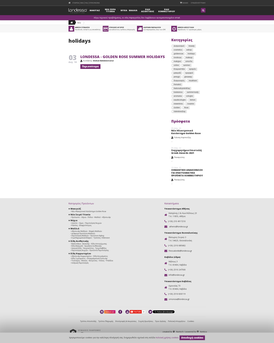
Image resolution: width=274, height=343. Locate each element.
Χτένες (101, 260)
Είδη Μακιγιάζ (77, 246)
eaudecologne (180, 100)
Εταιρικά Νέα (179, 69)
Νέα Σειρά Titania (80, 214)
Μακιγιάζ (75, 208)
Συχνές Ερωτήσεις (145, 321)
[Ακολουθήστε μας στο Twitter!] (150, 312)
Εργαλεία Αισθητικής (93, 246)
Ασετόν (74, 223)
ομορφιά (189, 73)
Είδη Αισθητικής (79, 241)
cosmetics (178, 50)
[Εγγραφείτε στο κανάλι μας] (127, 312)
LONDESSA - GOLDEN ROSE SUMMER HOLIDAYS (122, 56)
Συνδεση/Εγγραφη (198, 3)
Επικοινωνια (94, 3)
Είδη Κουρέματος (100, 256)
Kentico (196, 331)
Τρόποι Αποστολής (88, 321)
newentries (178, 103)
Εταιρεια (75, 3)
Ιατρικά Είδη (76, 248)
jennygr (177, 76)
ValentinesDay (179, 111)
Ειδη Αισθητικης (147, 10)
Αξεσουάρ (106, 217)
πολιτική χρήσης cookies (167, 337)
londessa (177, 57)
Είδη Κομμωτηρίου (80, 253)
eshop (189, 50)
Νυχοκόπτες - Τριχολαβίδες (94, 248)
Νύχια (73, 220)
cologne (189, 96)
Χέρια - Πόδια (87, 217)
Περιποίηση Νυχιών (93, 223)
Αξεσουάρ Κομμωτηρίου (81, 256)
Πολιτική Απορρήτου (176, 321)
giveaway (188, 76)
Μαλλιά (97, 217)
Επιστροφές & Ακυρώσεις (125, 321)
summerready (192, 92)
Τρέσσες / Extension (102, 238)
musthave (193, 80)
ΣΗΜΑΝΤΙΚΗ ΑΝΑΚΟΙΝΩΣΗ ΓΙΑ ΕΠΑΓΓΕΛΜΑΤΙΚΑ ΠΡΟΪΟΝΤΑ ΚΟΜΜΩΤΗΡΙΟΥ (187, 172)
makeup (189, 57)
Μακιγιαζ (95, 10)
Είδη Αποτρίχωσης (99, 244)
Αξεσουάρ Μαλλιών (79, 231)
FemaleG (177, 84)
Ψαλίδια (109, 260)
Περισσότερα (90, 66)
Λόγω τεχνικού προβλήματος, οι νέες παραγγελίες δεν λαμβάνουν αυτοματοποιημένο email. (137, 18)
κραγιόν (192, 69)
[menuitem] (69, 3)
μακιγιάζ (177, 73)
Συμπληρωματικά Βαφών (81, 238)
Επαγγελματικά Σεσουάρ (97, 258)
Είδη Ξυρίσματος (78, 258)
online (176, 65)
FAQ (86, 3)
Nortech (173, 331)
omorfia (189, 61)
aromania (178, 96)
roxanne (190, 103)
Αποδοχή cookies (192, 337)
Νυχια (124, 10)
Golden (177, 107)
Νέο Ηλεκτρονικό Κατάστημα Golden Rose (186, 132)
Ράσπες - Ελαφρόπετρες (81, 225)
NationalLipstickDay (182, 88)
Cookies (190, 321)
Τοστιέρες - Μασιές (79, 260)
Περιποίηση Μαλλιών (80, 235)
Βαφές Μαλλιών (95, 231)
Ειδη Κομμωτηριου (166, 10)
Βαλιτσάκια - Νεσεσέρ (80, 244)
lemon (192, 100)
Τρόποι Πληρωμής (105, 321)
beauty (191, 46)
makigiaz (177, 61)
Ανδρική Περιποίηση (79, 263)
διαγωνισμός (179, 80)
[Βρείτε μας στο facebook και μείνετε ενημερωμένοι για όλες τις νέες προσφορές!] (120, 312)
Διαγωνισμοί (179, 46)
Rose (186, 107)
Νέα (79, 22)
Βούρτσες (93, 260)
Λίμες (81, 223)
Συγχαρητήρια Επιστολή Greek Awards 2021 (186, 152)
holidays (191, 53)
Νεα (81, 3)
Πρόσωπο (75, 217)
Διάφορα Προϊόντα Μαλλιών (83, 233)
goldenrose (178, 53)
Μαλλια (133, 10)
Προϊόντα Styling (97, 235)
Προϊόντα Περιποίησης (99, 250)
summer (186, 65)
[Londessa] (71, 22)
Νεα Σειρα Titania (110, 10)
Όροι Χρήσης (160, 321)
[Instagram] (102, 312)
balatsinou (178, 92)
